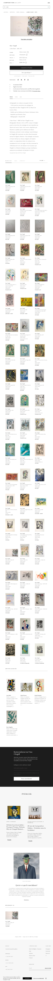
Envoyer (48, 968)
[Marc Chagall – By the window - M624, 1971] (26, 574)
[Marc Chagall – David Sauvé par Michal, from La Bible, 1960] (11, 424)
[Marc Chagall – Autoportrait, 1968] (41, 400)
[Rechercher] (48, 7)
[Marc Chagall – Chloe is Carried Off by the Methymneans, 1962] (41, 275)
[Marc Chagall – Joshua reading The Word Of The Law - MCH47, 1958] (26, 525)
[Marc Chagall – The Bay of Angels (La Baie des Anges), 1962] (26, 375)
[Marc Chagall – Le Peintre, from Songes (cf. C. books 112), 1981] (26, 325)
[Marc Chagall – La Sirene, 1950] (26, 649)
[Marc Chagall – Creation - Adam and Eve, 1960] (41, 475)
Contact (31, 958)
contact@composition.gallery (11, 949)
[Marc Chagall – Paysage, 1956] (11, 649)
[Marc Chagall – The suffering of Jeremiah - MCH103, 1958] (41, 525)
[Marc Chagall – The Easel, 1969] (11, 200)
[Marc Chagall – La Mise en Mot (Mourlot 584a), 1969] (41, 424)
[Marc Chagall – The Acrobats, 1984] (26, 424)
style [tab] (21, 96)
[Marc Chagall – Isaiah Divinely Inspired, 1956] (26, 226)
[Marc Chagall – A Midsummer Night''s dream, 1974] (26, 500)
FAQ (30, 951)
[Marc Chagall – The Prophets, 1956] (41, 226)
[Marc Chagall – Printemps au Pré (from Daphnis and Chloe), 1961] (26, 200)
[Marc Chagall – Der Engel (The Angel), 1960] (11, 375)
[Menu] (49, 2)
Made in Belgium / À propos (35, 949)
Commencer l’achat (26, 68)
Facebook (48, 951)
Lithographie (22, 54)
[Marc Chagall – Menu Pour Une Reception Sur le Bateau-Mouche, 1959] (26, 475)
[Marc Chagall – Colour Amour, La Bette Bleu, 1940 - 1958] (26, 624)
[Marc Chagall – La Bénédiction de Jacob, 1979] (26, 177)
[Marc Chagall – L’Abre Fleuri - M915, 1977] (11, 550)
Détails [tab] (11, 96)
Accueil (6, 12)
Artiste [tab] (16, 96)
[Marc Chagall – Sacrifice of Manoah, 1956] (41, 375)
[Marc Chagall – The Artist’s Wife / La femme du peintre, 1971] (41, 249)
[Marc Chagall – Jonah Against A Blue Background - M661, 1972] (11, 574)
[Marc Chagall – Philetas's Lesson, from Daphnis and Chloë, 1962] (26, 449)
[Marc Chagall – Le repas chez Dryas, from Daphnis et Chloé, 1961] (11, 325)
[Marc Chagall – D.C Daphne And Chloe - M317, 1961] (11, 599)
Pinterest (48, 953)
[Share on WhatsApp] (28, 79)
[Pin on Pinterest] (24, 79)
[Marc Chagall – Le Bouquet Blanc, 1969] (11, 400)
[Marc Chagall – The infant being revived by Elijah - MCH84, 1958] (11, 525)
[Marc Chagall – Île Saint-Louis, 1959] (26, 300)
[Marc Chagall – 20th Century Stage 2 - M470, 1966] (41, 574)
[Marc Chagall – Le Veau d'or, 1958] (41, 649)
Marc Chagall (20, 12)
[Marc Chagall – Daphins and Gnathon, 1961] (11, 177)
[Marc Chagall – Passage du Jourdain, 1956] (11, 249)
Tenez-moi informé (26, 779)
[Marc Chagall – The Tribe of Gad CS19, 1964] (11, 350)
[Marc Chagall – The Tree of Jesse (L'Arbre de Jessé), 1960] (41, 350)
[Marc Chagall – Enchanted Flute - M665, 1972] (41, 550)
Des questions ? (26, 73)
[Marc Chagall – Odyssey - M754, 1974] (26, 550)
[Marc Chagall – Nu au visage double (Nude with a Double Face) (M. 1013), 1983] (41, 200)
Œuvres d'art (32, 955)
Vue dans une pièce (26, 39)
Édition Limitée (22, 52)
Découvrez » (26, 899)
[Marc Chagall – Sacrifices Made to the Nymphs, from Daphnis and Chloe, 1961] (41, 300)
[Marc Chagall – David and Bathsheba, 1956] (11, 226)
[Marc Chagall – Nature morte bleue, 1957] (41, 325)
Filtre (41, 160)
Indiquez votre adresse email (22, 765)
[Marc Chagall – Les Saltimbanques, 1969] (11, 300)
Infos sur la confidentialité (38, 978)
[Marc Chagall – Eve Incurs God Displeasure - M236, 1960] (11, 624)
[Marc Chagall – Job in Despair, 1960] (41, 177)
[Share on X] (21, 79)
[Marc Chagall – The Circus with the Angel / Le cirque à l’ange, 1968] (11, 275)
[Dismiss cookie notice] (46, 978)
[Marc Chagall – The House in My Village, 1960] (26, 350)
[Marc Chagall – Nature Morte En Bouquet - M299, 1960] (26, 599)
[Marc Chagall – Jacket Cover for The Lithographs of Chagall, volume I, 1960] (11, 475)
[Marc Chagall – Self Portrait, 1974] (26, 275)
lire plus (9, 839)
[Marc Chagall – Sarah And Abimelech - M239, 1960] (41, 599)
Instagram (48, 949)
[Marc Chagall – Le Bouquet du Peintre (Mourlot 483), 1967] (26, 249)
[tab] (8, 162)
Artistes (12, 12)
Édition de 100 (22, 60)
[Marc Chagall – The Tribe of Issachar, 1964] (26, 400)
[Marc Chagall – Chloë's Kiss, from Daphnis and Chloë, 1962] (11, 449)
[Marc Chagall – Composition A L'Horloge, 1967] (41, 624)
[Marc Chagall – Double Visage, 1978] (41, 449)
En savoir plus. (36, 91)
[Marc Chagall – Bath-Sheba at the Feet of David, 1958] (11, 500)
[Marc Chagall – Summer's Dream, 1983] (41, 500)
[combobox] (26, 7)
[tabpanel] (24, 128)
